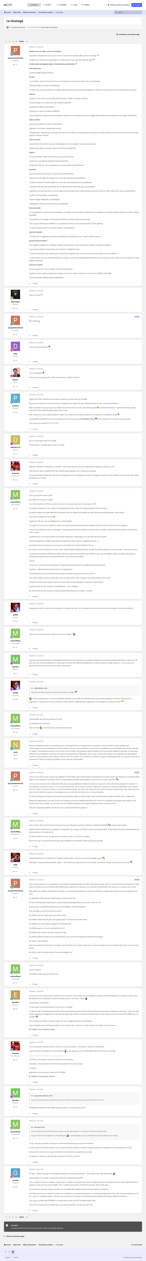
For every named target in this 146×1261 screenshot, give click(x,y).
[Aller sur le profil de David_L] (15, 372)
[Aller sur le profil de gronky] (15, 1173)
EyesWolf (15, 1002)
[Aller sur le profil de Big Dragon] (15, 294)
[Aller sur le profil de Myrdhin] (15, 659)
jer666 (15, 615)
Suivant (21, 41)
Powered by (132, 1257)
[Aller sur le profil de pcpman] (15, 398)
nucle (15, 752)
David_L (15, 380)
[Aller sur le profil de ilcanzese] (15, 466)
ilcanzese (15, 473)
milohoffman (15, 502)
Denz (15, 354)
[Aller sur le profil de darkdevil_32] (15, 440)
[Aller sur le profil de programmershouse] (7, 27)
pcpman (15, 406)
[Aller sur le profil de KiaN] (15, 857)
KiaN (15, 865)
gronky (15, 1180)
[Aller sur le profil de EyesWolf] (15, 995)
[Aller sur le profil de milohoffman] (15, 494)
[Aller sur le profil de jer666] (15, 607)
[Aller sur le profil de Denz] (15, 346)
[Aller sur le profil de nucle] (15, 745)
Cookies (16, 1257)
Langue (7, 1257)
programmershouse (19, 27)
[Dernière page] (27, 41)
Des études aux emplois (49, 27)
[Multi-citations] (29, 283)
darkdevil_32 (15, 447)
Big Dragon (15, 302)
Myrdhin (15, 667)
